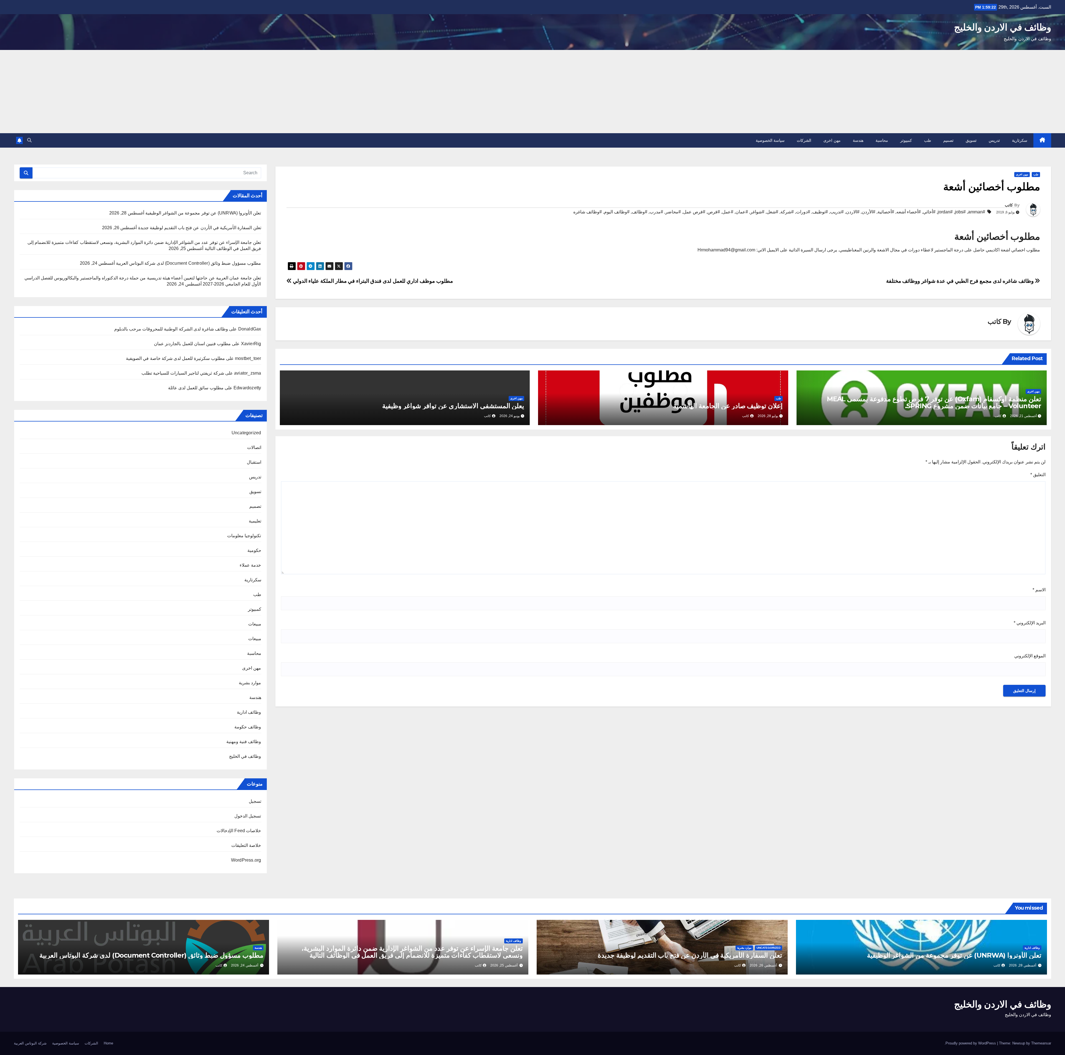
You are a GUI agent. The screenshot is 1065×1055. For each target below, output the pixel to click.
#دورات (803, 212)
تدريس (994, 140)
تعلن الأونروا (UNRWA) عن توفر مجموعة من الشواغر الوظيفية (203, 213)
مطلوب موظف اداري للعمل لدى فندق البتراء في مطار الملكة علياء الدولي (372, 281)
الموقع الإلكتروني (1030, 655)
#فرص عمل (694, 212)
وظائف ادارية (249, 712)
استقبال (254, 462)
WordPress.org (246, 860)
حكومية (254, 550)
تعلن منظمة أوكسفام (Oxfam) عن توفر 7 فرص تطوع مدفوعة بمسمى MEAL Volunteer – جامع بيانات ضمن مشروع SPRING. (934, 402)
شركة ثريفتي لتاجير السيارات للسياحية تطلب (182, 373)
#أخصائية (886, 212)
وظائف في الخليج (245, 756)
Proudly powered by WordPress (971, 1043)
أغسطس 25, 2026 (504, 965)
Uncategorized (246, 432)
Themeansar (1041, 1043)
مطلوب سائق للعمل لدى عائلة (196, 387)
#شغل (772, 212)
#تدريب (837, 212)
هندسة (858, 140)
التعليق (1038, 474)
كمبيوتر (906, 140)
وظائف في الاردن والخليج (1002, 27)
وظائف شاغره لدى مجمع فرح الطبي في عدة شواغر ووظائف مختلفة (960, 281)
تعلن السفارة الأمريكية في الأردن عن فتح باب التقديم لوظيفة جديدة (199, 227)
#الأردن (868, 212)
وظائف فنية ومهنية (243, 741)
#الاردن (852, 212)
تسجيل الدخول (247, 816)
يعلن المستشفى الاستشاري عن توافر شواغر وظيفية (453, 406)
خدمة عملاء (250, 565)
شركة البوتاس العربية (30, 1043)
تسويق (971, 140)
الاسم (1039, 589)
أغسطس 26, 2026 (763, 965)
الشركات (804, 140)
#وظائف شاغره (587, 212)
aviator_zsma (247, 373)
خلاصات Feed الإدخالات (239, 830)
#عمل (727, 212)
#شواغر (757, 212)
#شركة (787, 212)
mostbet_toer (248, 358)
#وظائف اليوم (617, 212)
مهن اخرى (832, 140)
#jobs (960, 212)
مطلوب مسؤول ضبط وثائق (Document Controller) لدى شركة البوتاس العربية (188, 263)
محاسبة (882, 140)
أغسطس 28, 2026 (1022, 965)
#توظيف (820, 212)
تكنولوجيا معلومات (244, 535)
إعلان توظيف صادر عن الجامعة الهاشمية (728, 406)
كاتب (1009, 205)
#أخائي (929, 212)
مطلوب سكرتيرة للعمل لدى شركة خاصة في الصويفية (175, 358)
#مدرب (656, 212)
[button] (29, 140)
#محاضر (673, 212)
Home (108, 1043)
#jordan (945, 212)
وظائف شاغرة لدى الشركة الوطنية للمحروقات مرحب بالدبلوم (171, 329)
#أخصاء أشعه (908, 212)
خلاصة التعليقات (246, 845)
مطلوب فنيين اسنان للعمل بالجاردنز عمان (192, 343)
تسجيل (255, 801)
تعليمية (255, 521)
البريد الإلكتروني (1030, 622)
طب (927, 140)
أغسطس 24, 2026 (244, 965)
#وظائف (639, 212)
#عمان (742, 212)
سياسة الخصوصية (770, 140)
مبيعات (254, 624)
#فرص (714, 212)
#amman (976, 212)
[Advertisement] (532, 91)
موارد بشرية (250, 682)
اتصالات (254, 447)
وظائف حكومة (247, 727)
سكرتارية (1019, 140)
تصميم (948, 140)
